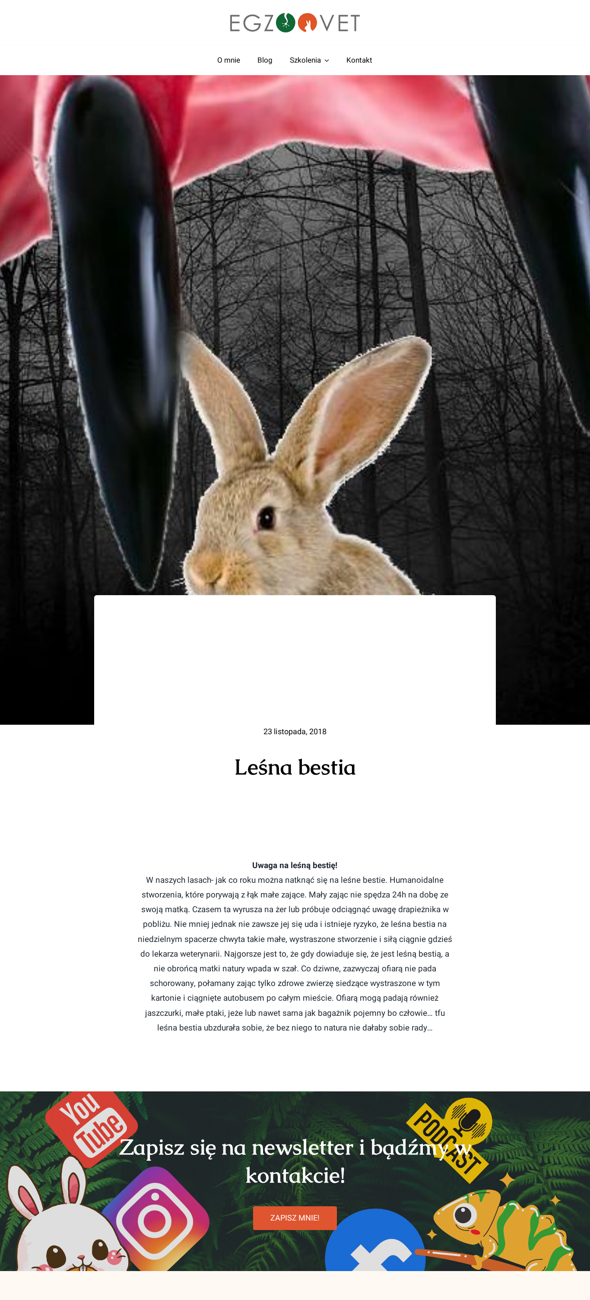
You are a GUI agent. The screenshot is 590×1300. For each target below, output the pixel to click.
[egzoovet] (295, 17)
